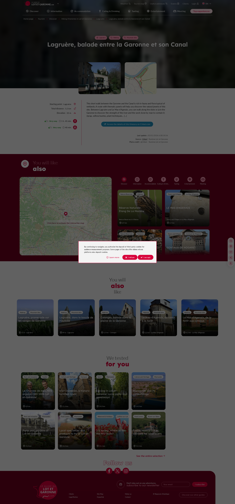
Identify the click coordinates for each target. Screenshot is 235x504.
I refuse (131, 257)
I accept (147, 257)
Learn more (114, 257)
